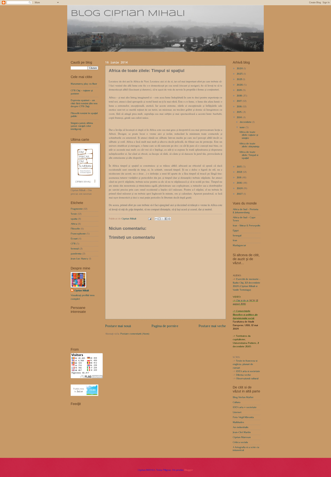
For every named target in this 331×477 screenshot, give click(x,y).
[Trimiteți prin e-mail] (156, 218)
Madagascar (239, 245)
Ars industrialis (240, 427)
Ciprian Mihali (81, 290)
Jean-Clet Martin (242, 432)
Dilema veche (243, 374)
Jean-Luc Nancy (79, 258)
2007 (240, 193)
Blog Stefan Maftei (243, 397)
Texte (74, 213)
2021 (240, 79)
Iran (235, 240)
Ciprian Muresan (242, 437)
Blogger (188, 470)
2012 (240, 172)
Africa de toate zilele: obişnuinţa (249, 145)
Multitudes (238, 422)
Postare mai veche (212, 326)
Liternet (237, 412)
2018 (240, 95)
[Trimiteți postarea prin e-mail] (149, 218)
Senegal (237, 235)
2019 (240, 90)
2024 (240, 68)
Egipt (236, 230)
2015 (240, 112)
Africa (74, 223)
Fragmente (77, 208)
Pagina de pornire (165, 326)
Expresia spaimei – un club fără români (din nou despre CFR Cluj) (84, 103)
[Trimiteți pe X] (162, 218)
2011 (239, 177)
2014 (240, 117)
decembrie (246, 122)
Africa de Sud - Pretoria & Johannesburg (245, 211)
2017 (240, 101)
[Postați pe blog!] (159, 218)
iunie (242, 127)
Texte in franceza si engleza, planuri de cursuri (245, 364)
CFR (73, 243)
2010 (240, 182)
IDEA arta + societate (245, 407)
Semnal (75, 248)
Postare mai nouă (118, 326)
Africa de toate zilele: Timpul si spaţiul (248, 155)
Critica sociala (240, 442)
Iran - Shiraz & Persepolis (246, 225)
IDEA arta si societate (248, 371)
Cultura (236, 402)
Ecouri (74, 238)
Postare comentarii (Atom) (134, 333)
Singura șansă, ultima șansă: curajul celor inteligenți (82, 126)
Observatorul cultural (247, 378)
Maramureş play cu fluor (84, 83)
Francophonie (78, 233)
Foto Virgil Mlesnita (243, 417)
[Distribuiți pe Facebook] (166, 218)
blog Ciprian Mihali (128, 13)
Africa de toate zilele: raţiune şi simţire (248, 135)
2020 (240, 84)
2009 (240, 188)
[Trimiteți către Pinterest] (169, 218)
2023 (240, 73)
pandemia (76, 253)
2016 (240, 106)
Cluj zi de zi (242, 300)
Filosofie (75, 228)
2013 (240, 166)
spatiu (74, 218)
